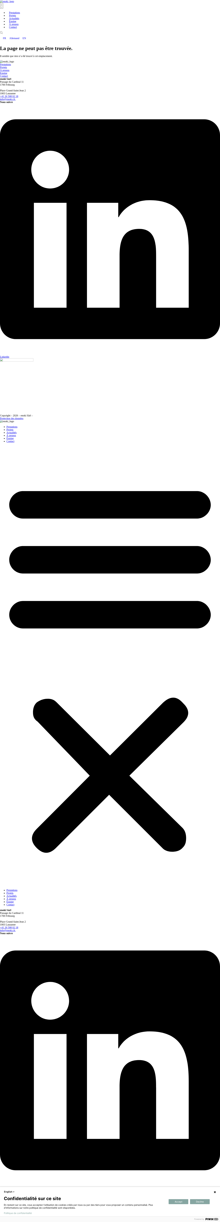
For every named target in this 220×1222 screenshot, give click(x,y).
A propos (4, 70)
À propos (11, 435)
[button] (110, 665)
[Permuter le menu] (1, 6)
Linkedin (4, 356)
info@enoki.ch (7, 99)
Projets (3, 67)
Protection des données (11, 418)
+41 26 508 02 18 (9, 96)
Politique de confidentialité (18, 1213)
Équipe (10, 438)
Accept (178, 1201)
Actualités (11, 432)
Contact (4, 76)
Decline (200, 1201)
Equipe (3, 73)
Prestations (5, 64)
